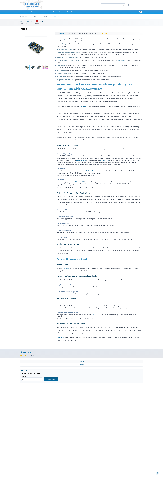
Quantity (24, 376)
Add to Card (51, 379)
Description (71, 33)
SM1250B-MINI (81, 160)
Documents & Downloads (87, 33)
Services (43, 12)
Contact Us (56, 12)
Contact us (60, 338)
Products (31, 12)
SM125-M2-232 (122, 60)
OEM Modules (45, 16)
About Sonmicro (72, 12)
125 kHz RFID (35, 16)
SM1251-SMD (104, 160)
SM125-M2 (84, 106)
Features (61, 33)
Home (22, 16)
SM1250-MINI (79, 182)
